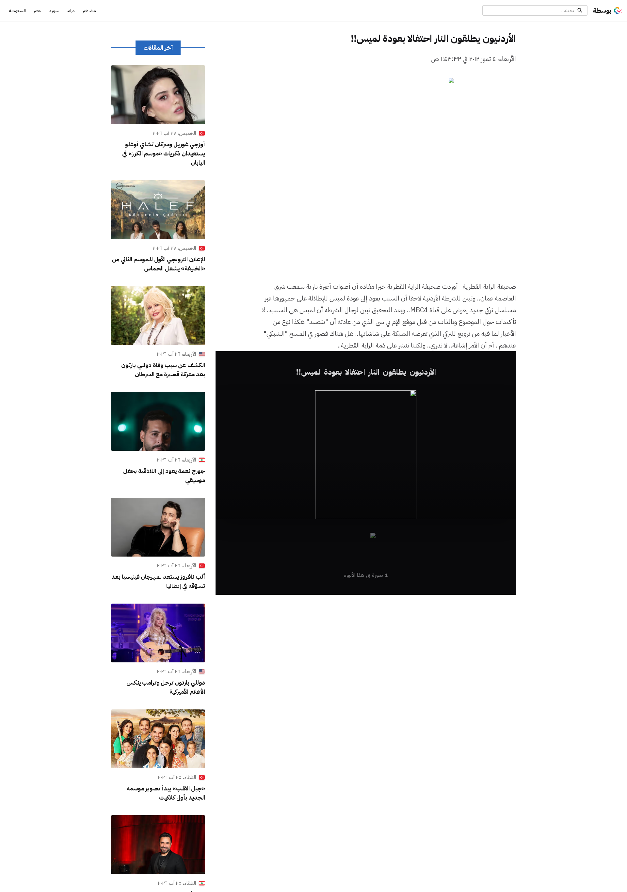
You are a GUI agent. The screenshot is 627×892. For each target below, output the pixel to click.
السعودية (17, 10)
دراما (71, 10)
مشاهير (89, 10)
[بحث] (580, 10)
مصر (37, 10)
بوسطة (602, 10)
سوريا (54, 10)
